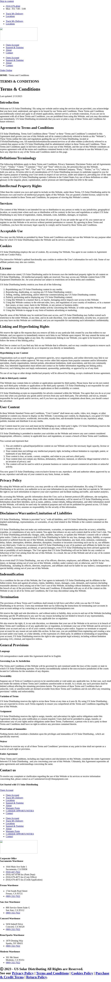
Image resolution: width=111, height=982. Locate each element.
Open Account (12, 45)
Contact (9, 52)
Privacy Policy (23, 973)
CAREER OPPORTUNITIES (20, 810)
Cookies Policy (82, 973)
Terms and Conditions (52, 973)
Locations (10, 16)
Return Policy (36, 977)
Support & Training (15, 47)
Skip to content (7, 1)
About (9, 50)
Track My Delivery (14, 13)
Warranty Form (13, 808)
